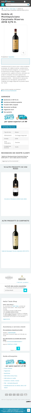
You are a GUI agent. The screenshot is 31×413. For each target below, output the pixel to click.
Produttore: (4, 57)
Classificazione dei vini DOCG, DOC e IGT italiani (15, 386)
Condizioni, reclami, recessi (11, 380)
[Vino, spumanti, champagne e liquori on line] (7, 1)
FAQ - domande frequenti (11, 383)
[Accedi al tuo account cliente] (24, 2)
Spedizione (7, 373)
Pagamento (7, 370)
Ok (28, 410)
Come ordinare (8, 368)
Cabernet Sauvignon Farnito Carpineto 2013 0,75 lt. (15, 251)
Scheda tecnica (8, 127)
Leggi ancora (6, 319)
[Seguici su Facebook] (18, 348)
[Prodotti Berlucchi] (22, 278)
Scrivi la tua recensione (9, 90)
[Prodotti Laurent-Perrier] (9, 278)
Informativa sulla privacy (10, 375)
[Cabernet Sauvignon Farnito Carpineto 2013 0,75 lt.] (15, 237)
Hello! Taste (15, 306)
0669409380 (12, 332)
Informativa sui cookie (10, 378)
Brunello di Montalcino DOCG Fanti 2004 (15, 199)
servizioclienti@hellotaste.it (14, 341)
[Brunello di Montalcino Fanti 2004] (15, 185)
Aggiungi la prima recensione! (10, 161)
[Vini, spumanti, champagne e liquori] (2, 8)
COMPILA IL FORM (12, 344)
